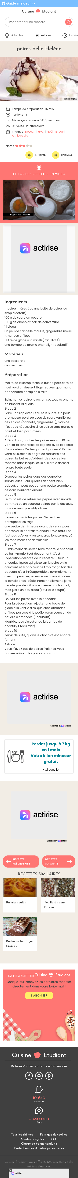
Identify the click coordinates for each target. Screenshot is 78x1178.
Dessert (30, 132)
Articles (46, 35)
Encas (59, 132)
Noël (50, 132)
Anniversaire (20, 135)
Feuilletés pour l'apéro (54, 905)
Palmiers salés (16, 902)
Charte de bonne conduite (39, 1143)
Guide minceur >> (20, 3)
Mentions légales (32, 1139)
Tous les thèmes (22, 1134)
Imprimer (40, 155)
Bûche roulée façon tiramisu (20, 944)
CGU (54, 1139)
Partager (67, 155)
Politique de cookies (53, 1134)
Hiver (41, 132)
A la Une (17, 35)
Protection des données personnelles (39, 1148)
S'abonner (39, 995)
